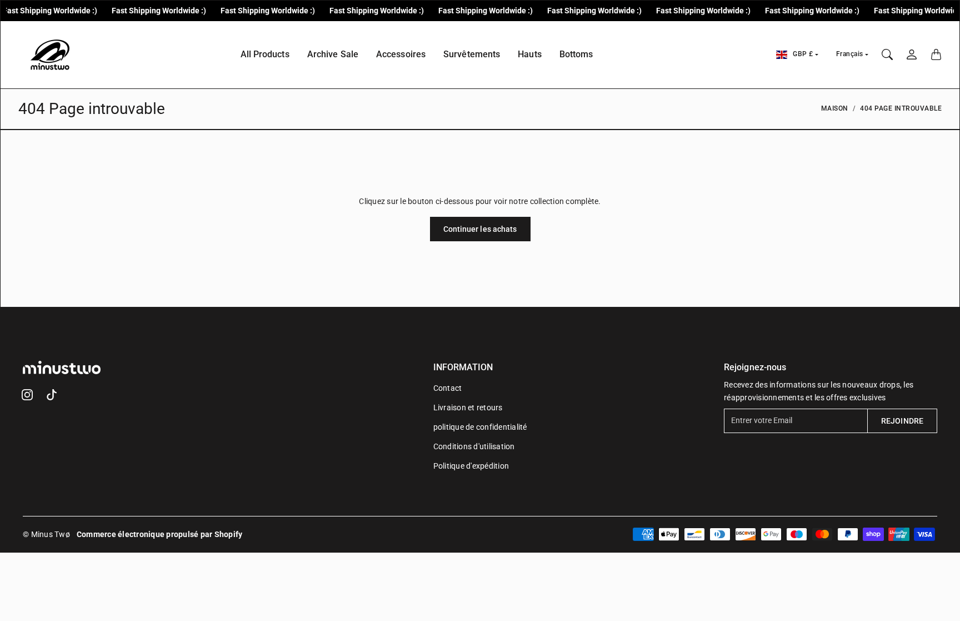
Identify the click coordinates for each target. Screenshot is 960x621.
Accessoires (401, 54)
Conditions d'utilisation (474, 446)
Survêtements (471, 54)
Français (849, 54)
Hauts (530, 54)
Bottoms (576, 54)
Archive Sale (332, 54)
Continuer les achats (480, 229)
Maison (834, 108)
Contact (447, 388)
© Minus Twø (46, 534)
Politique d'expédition (471, 465)
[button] (27, 394)
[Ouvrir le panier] (936, 54)
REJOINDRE (902, 420)
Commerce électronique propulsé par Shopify (160, 534)
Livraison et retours (468, 407)
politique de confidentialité (480, 427)
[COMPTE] (911, 54)
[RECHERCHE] (887, 54)
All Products (265, 54)
